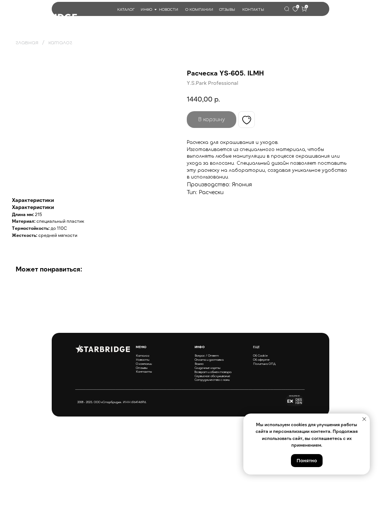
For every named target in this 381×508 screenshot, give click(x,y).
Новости (142, 359)
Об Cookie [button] (260, 355)
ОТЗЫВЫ (227, 10)
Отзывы (141, 368)
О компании (144, 364)
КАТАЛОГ (126, 10)
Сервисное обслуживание (212, 376)
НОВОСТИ (168, 10)
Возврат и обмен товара (212, 372)
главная (27, 42)
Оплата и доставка (209, 359)
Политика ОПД (264, 364)
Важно (199, 364)
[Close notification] (364, 419)
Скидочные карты (207, 368)
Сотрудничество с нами (212, 380)
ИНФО (146, 10)
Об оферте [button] (261, 359)
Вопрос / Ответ (207, 355)
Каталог (143, 355)
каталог (60, 42)
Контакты (144, 371)
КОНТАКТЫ (253, 10)
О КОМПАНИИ (199, 10)
